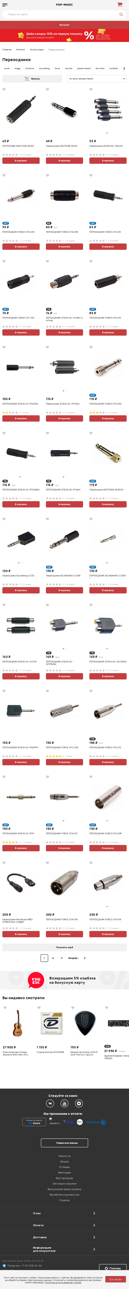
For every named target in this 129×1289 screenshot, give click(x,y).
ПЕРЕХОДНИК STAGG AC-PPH (18, 833)
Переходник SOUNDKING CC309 (63, 575)
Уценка (64, 1200)
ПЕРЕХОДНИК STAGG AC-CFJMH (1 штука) (64, 319)
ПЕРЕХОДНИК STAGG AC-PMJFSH (20, 404)
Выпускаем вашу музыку (64, 1189)
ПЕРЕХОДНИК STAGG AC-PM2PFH (20, 747)
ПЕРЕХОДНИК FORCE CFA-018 (105, 919)
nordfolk (113, 68)
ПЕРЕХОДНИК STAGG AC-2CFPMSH (59, 663)
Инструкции (64, 1178)
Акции (64, 1161)
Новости (65, 1156)
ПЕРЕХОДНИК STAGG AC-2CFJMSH (107, 661)
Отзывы (64, 1167)
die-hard (100, 68)
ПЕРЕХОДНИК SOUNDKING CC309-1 (107, 577)
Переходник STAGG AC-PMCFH (106, 146)
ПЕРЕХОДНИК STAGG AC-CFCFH (19, 661)
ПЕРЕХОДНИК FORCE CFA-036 (62, 232)
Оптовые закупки (64, 1183)
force (57, 68)
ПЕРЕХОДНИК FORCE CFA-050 (105, 404)
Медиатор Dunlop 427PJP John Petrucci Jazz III (84, 1053)
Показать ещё (64, 947)
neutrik (69, 68)
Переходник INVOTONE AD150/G (106, 489)
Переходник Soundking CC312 (18, 575)
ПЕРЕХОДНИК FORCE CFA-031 (105, 318)
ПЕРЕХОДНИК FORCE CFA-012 (105, 747)
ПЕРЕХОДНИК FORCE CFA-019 (62, 919)
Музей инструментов (64, 1194)
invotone (29, 68)
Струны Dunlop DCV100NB (50, 1052)
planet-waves (84, 68)
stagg (17, 68)
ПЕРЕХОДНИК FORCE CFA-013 (62, 833)
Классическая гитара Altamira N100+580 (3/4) (15, 1053)
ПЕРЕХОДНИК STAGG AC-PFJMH (63, 489)
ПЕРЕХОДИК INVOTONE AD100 (18, 146)
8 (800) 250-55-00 (33, 1260)
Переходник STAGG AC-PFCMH (63, 404)
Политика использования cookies (63, 1282)
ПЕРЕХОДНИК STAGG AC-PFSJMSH (20, 489)
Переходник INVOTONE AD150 (62, 146)
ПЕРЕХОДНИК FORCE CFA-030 (18, 232)
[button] (4, 68)
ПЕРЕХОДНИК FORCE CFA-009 (105, 833)
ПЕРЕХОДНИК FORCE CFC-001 (18, 318)
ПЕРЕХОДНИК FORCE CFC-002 (62, 747)
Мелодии (64, 1172)
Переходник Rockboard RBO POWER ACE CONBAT (17, 920)
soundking (44, 68)
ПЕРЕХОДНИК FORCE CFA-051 (105, 232)
